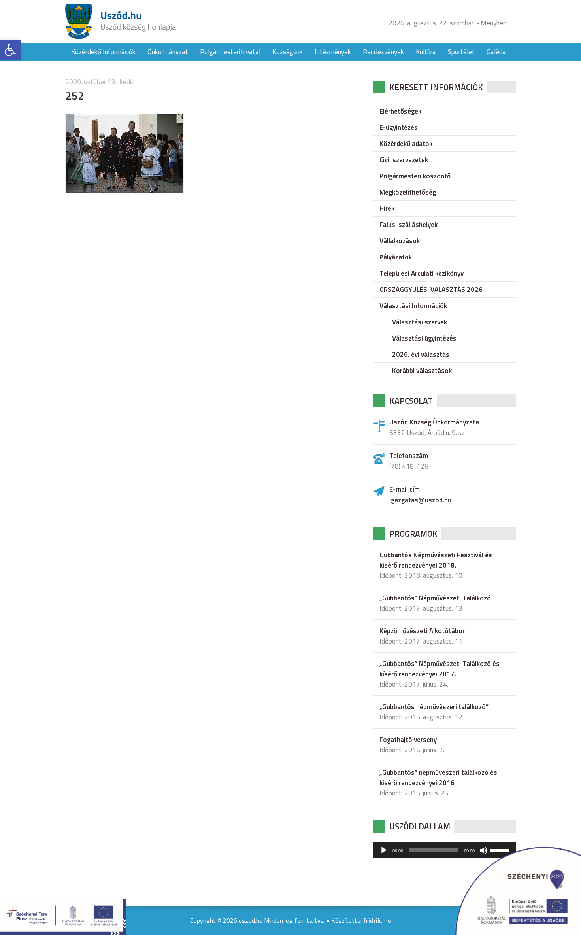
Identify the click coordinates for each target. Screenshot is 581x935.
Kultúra (426, 52)
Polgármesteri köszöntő (415, 176)
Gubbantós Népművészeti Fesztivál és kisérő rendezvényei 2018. (435, 560)
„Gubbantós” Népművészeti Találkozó (435, 598)
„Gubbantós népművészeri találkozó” (434, 707)
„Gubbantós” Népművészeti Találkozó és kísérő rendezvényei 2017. (439, 669)
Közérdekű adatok (405, 143)
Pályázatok (395, 257)
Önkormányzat (167, 52)
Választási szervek (419, 322)
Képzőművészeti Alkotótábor (422, 631)
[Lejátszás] (384, 850)
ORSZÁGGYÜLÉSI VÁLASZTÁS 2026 (431, 289)
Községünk (287, 52)
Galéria (496, 52)
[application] (445, 850)
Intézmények (333, 52)
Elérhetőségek (400, 111)
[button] (10, 50)
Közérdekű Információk (103, 52)
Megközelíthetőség (407, 192)
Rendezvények (383, 52)
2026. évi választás (420, 354)
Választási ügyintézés (424, 338)
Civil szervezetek (403, 160)
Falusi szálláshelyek (408, 225)
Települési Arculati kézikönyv (421, 273)
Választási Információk (413, 306)
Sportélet (461, 52)
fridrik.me (377, 920)
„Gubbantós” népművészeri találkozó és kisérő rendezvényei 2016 (438, 777)
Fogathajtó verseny (408, 739)
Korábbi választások (422, 370)
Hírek (386, 208)
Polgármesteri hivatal (230, 52)
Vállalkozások (399, 241)
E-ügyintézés (398, 127)
